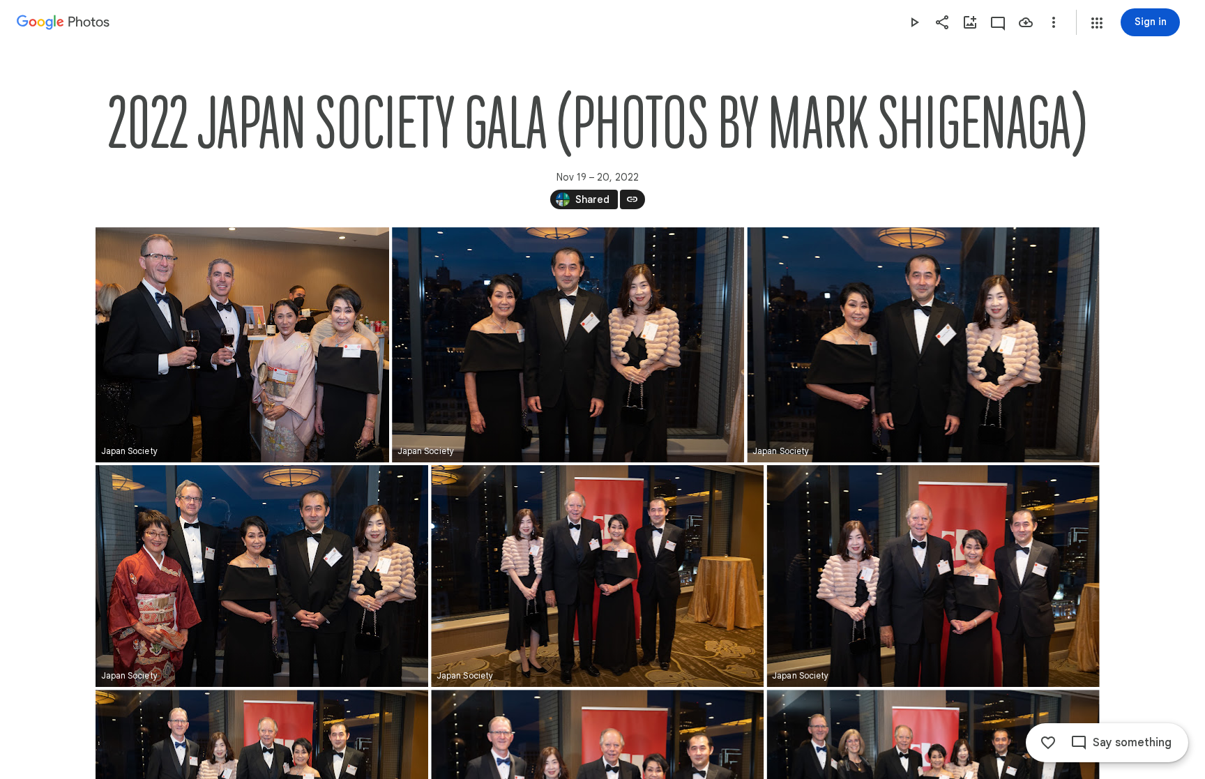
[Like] (1048, 743)
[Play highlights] (914, 22)
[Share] (942, 22)
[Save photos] (1026, 22)
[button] (1097, 23)
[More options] (1054, 22)
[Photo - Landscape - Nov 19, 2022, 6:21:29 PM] (262, 576)
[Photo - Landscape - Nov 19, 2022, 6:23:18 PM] (932, 576)
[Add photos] (970, 22)
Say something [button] (1132, 743)
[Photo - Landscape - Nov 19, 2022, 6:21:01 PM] (568, 344)
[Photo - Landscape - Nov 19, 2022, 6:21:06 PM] (923, 344)
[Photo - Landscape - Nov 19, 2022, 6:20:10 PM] (242, 344)
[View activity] (998, 22)
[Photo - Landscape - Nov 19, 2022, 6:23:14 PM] (597, 576)
